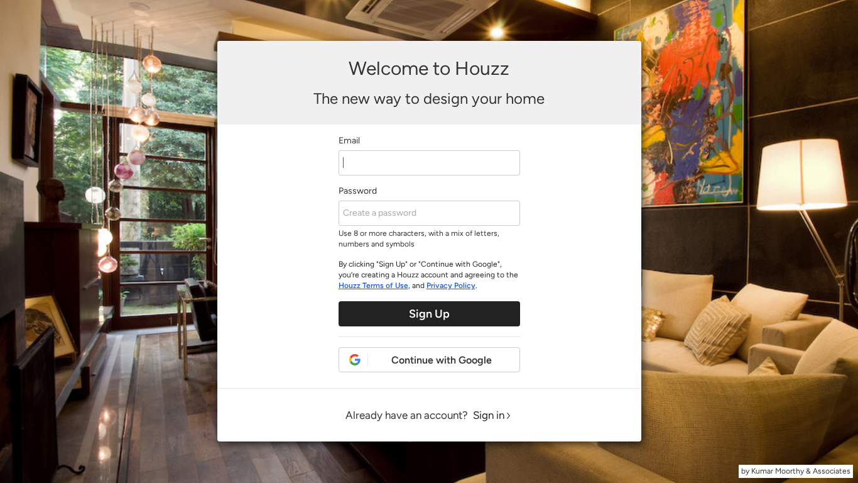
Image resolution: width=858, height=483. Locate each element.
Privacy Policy (450, 285)
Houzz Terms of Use (373, 285)
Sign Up (429, 314)
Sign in (488, 415)
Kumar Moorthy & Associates (800, 471)
